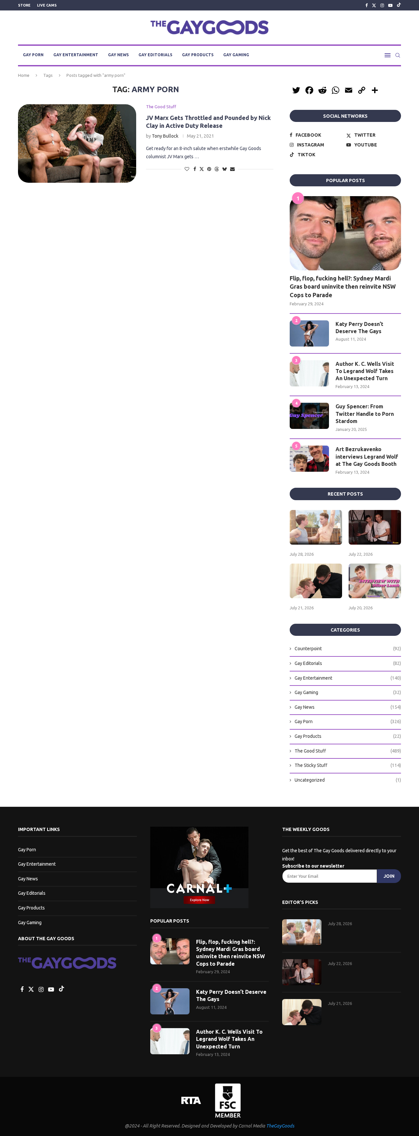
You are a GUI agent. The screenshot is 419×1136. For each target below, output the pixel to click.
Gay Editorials (155, 55)
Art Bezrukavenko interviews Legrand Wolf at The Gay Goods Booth (367, 456)
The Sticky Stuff (348, 765)
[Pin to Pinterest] (209, 169)
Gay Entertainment (75, 55)
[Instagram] (382, 5)
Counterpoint (348, 648)
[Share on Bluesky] (224, 169)
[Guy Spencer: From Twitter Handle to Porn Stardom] (309, 416)
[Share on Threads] (216, 169)
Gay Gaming (236, 55)
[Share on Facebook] (194, 169)
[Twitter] (374, 5)
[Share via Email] (232, 169)
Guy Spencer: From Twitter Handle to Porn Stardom (365, 413)
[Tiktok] (399, 5)
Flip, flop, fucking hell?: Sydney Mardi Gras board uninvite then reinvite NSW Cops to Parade (343, 286)
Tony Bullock (165, 136)
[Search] (397, 55)
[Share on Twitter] (201, 169)
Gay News (118, 55)
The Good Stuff (348, 751)
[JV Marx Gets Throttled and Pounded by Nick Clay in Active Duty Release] (77, 143)
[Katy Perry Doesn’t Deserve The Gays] (309, 333)
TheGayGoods (280, 1125)
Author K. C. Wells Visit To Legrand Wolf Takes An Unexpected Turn (365, 371)
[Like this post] (187, 169)
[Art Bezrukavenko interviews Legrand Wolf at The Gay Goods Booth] (309, 459)
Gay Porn (33, 55)
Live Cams (47, 5)
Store (24, 5)
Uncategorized (348, 780)
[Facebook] (366, 5)
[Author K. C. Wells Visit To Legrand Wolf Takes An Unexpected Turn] (309, 373)
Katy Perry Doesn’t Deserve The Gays (359, 327)
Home (23, 75)
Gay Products (197, 55)
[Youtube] (390, 5)
